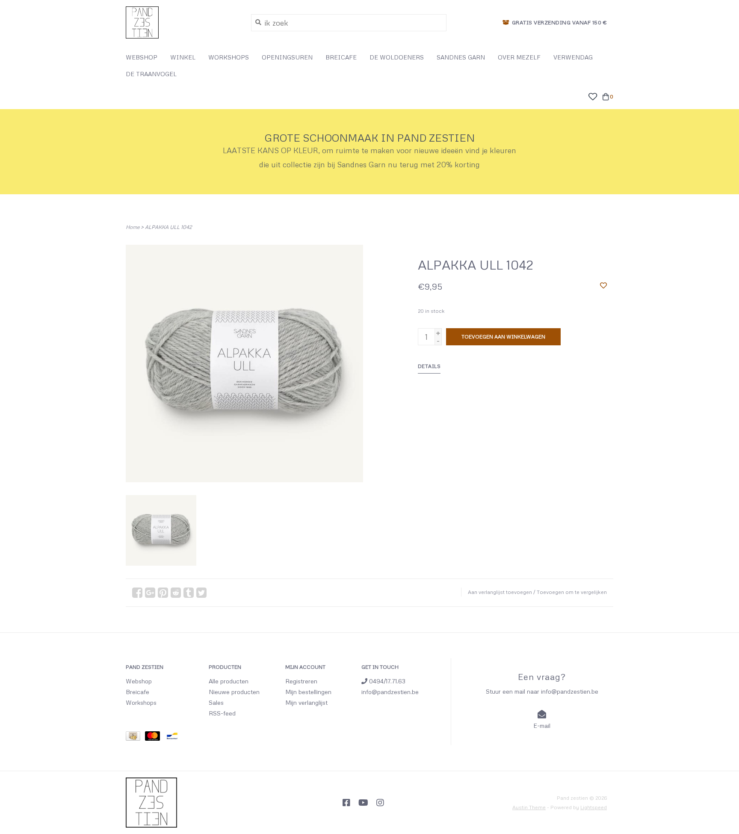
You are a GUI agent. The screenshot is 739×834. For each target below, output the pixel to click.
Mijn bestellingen (308, 691)
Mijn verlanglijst (306, 702)
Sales (216, 702)
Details (429, 366)
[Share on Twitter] (201, 593)
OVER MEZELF (519, 57)
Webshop (139, 681)
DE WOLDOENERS (397, 57)
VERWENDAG (573, 57)
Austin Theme (529, 807)
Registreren (301, 681)
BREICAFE (341, 57)
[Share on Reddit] (176, 593)
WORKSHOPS (228, 57)
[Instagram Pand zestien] (380, 802)
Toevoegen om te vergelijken (572, 592)
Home (132, 227)
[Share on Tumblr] (188, 593)
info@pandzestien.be (390, 691)
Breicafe (137, 691)
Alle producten (228, 681)
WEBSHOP (141, 57)
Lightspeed (593, 807)
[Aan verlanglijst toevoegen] (603, 285)
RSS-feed (222, 713)
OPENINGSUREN (287, 57)
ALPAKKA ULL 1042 (168, 227)
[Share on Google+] (150, 593)
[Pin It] (163, 593)
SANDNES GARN (461, 57)
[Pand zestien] (182, 22)
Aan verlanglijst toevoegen (500, 592)
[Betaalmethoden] (135, 737)
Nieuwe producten (234, 691)
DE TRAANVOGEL (151, 73)
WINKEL (182, 57)
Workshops (141, 702)
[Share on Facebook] (137, 593)
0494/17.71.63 (386, 681)
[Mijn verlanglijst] (592, 95)
